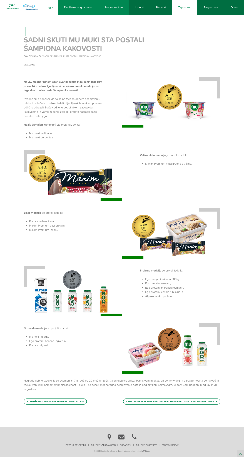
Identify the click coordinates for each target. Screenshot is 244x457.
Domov (28, 56)
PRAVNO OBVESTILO (76, 445)
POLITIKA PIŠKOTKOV (146, 445)
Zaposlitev (184, 7)
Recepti (161, 7)
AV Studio (146, 451)
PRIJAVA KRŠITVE (170, 445)
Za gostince (211, 7)
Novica (37, 56)
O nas (234, 7)
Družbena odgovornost (78, 7)
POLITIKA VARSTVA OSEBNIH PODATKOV (111, 445)
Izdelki (139, 7)
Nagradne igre (114, 7)
